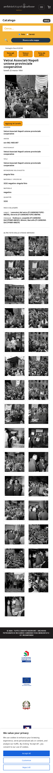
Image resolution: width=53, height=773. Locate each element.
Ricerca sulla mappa (31, 40)
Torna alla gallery (41, 54)
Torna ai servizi (25, 54)
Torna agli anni (10, 54)
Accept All (26, 753)
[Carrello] (49, 7)
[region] (26, 751)
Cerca (6, 40)
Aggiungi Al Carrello (13, 123)
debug (46, 21)
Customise (26, 760)
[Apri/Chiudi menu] (41, 7)
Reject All (26, 767)
